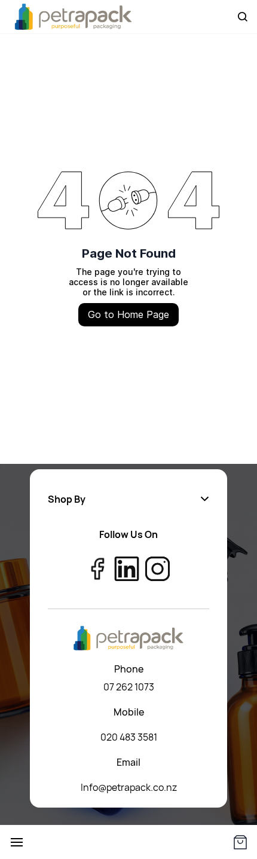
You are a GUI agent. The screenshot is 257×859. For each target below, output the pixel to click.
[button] (128, 499)
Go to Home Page (128, 314)
